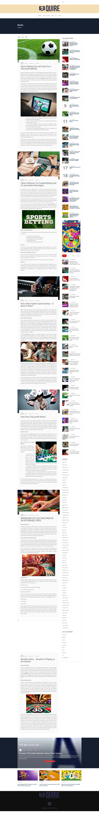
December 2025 (65, 470)
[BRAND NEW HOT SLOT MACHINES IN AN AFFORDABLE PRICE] (39, 502)
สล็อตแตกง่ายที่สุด (33, 540)
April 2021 (64, 592)
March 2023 (64, 535)
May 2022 (64, 560)
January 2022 (65, 570)
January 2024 (65, 510)
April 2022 (64, 562)
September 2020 (65, 610)
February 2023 (65, 537)
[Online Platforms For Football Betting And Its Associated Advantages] (39, 165)
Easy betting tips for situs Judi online (74, 429)
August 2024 (64, 495)
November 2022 (65, 545)
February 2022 (65, 567)
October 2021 (65, 577)
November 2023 (65, 515)
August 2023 (64, 522)
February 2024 (65, 507)
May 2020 (64, 617)
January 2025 (65, 487)
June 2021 (64, 587)
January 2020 (65, 627)
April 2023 (64, 532)
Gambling (39, 15)
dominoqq (64, 642)
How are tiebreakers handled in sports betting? (74, 59)
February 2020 (65, 625)
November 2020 (65, 605)
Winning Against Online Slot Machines (74, 75)
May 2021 (64, 590)
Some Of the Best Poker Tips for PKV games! (74, 445)
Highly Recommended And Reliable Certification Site (74, 129)
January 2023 (65, 540)
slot (56, 15)
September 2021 (65, 580)
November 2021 (65, 575)
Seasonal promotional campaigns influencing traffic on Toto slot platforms (74, 215)
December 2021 (65, 572)
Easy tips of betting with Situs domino (74, 437)
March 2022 (64, 565)
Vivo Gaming (25, 334)
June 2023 (64, 527)
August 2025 (64, 477)
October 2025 (65, 472)
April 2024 (64, 502)
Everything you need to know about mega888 (74, 160)
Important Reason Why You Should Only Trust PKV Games (74, 183)
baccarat (64, 635)
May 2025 (64, 482)
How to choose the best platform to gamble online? (74, 90)
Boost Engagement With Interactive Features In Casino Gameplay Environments (74, 200)
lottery (59, 15)
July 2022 (64, 555)
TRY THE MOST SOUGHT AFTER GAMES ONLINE (74, 452)
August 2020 (64, 612)
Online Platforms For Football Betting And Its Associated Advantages (38, 184)
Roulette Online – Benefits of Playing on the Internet (38, 660)
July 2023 (64, 525)
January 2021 (65, 600)
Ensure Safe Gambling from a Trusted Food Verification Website (74, 137)
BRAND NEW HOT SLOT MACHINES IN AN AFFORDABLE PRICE (37, 519)
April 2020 (64, 620)
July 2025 (64, 480)
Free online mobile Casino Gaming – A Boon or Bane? (37, 304)
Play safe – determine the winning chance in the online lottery (74, 152)
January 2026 (65, 467)
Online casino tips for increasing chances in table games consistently (74, 207)
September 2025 (65, 475)
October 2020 (65, 607)
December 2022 (65, 542)
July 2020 (64, 615)
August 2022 (64, 552)
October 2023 (65, 517)
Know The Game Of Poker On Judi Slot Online (74, 98)
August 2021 (64, 582)
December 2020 (65, 602)
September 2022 (65, 550)
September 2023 (65, 520)
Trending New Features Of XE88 (74, 168)
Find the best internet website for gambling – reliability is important (74, 82)
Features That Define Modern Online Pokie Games (73, 191)
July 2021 (64, 585)
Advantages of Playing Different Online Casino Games (74, 144)
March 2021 (64, 595)
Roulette (37, 656)
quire (26, 63)
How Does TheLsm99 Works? (33, 416)
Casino (44, 15)
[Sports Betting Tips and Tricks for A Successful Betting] (39, 50)
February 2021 (65, 597)
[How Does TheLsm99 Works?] (39, 401)
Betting (48, 15)
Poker (52, 15)
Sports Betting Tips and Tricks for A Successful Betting (36, 67)
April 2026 (64, 462)
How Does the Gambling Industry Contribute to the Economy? (74, 51)
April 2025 (64, 485)
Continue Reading (49, 761)
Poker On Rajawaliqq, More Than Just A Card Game (74, 106)
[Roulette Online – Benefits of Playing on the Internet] (39, 637)
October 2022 (65, 547)
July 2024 (64, 497)
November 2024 (65, 492)
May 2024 (64, 500)
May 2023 (64, 530)
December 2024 (65, 490)
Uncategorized (65, 657)
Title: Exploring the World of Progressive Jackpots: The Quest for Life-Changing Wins (74, 68)
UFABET (25, 673)
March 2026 (64, 465)
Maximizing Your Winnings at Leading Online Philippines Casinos (73, 44)
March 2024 (64, 505)
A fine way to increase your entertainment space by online (74, 175)
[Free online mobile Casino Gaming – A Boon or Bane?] (39, 288)
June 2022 (64, 557)
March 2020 (64, 622)
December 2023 (65, 512)
